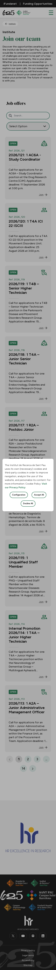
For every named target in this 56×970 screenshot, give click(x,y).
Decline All (28, 503)
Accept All (39, 495)
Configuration (18, 495)
